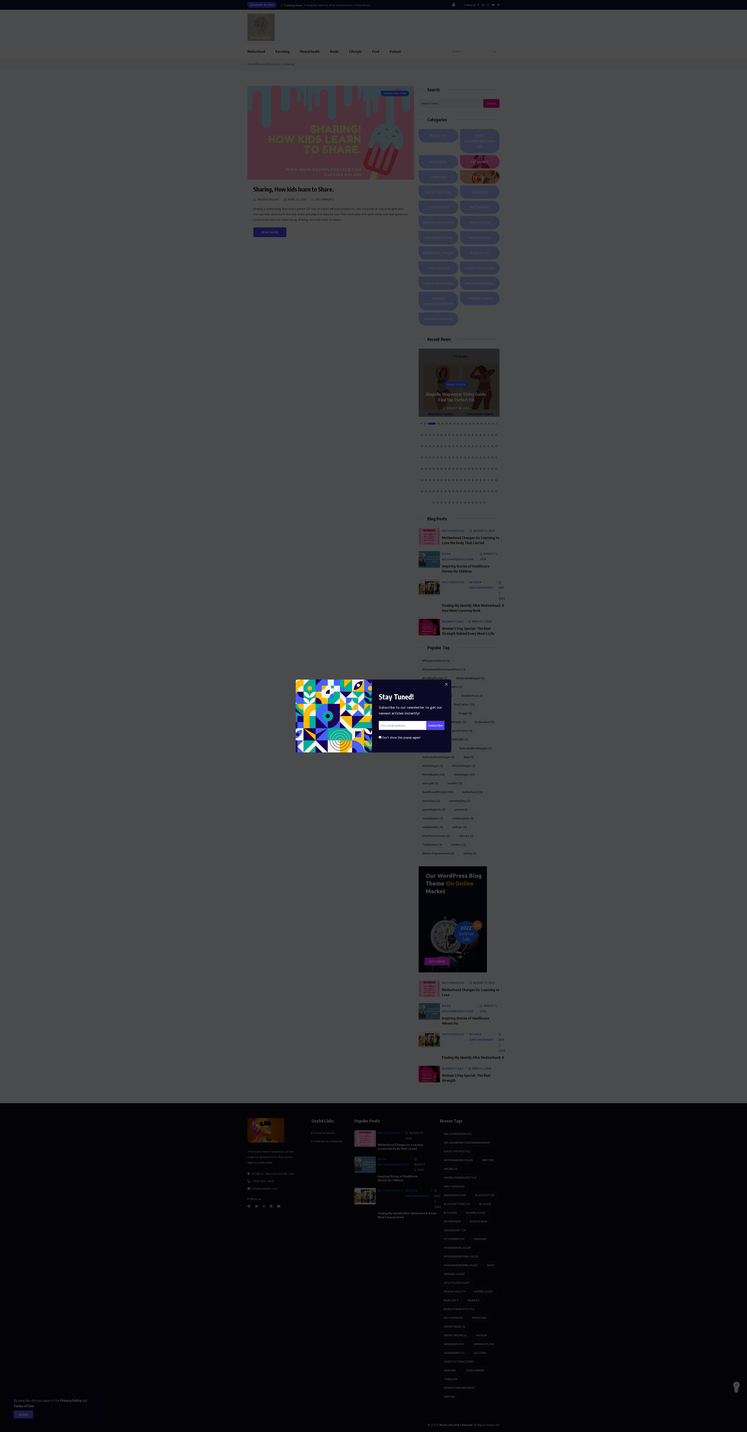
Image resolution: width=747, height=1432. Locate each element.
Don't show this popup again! (400, 738)
